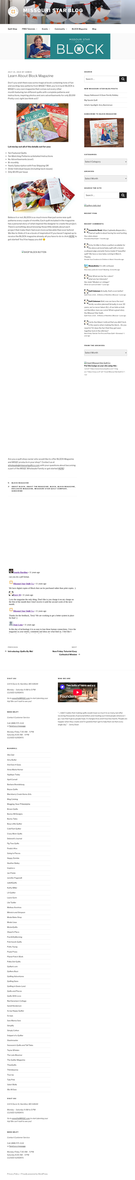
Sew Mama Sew (14, 1020)
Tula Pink (11, 1080)
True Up (10, 1075)
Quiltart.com (12, 966)
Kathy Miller (12, 888)
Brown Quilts (12, 809)
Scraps (10, 1016)
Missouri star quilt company (51, 489)
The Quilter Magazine (16, 1060)
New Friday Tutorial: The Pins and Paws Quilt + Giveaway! (103, 333)
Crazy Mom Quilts (14, 834)
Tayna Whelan (13, 1050)
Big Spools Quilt (90, 100)
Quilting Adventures (15, 976)
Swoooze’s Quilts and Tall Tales (20, 1045)
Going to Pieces (13, 853)
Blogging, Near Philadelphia (18, 804)
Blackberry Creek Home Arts (19, 794)
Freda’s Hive (12, 848)
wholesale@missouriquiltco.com (24, 465)
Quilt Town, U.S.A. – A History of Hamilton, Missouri (101, 295)
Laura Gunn (12, 897)
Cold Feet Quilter (14, 829)
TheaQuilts (11, 1065)
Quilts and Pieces (14, 991)
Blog (94, 29)
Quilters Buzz (12, 971)
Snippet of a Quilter (15, 1035)
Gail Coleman (94, 291)
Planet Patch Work (15, 956)
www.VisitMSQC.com (21, 698)
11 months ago (115, 270)
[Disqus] (42, 529)
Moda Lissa (12, 922)
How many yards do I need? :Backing (96, 270)
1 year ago (105, 284)
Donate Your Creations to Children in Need (99, 259)
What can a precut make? (93, 284)
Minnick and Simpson (16, 912)
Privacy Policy (13, 1174)
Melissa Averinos (14, 907)
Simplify (10, 1025)
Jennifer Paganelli (14, 878)
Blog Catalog (12, 799)
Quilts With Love (14, 996)
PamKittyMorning (14, 937)
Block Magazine (20, 483)
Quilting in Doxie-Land (16, 986)
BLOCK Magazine (79, 29)
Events (45, 29)
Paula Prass (12, 952)
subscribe (17, 491)
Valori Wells (12, 1084)
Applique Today (13, 774)
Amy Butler (12, 760)
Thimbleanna (12, 1070)
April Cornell (12, 779)
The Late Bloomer (14, 1055)
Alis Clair (10, 755)
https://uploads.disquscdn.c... (115, 230)
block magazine (66, 487)
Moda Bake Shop (14, 917)
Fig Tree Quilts (13, 843)
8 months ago (119, 259)
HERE (71, 236)
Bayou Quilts (12, 789)
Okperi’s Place (13, 932)
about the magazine (38, 487)
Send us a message (17, 726)
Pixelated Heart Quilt (91, 239)
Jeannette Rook (95, 230)
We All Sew (12, 1089)
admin (28, 72)
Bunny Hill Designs (15, 814)
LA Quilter (11, 892)
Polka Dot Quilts (14, 961)
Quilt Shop (12, 29)
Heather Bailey (13, 863)
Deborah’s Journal (14, 838)
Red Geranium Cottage (16, 1001)
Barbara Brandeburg (15, 784)
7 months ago (104, 239)
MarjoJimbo (93, 266)
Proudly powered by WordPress (34, 1174)
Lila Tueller (11, 902)
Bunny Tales (12, 819)
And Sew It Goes (14, 765)
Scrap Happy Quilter (15, 1011)
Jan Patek (11, 873)
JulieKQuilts (12, 883)
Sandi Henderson (14, 1006)
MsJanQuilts (12, 927)
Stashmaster (12, 1040)
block (53, 487)
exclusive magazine (22, 489)
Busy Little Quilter (14, 824)
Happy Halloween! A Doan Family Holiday (101, 95)
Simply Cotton (13, 1030)
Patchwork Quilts (14, 942)
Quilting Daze (12, 981)
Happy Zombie (13, 858)
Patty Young (12, 947)
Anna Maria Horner (15, 769)
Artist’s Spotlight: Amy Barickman (98, 105)
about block (18, 487)
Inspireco (11, 868)
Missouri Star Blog (53, 10)
